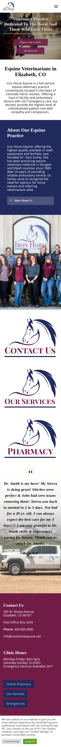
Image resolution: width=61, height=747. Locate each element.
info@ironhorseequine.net (22, 636)
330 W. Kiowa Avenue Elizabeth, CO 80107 (18, 613)
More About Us (23, 200)
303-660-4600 (23, 629)
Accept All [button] (30, 741)
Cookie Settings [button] (11, 741)
